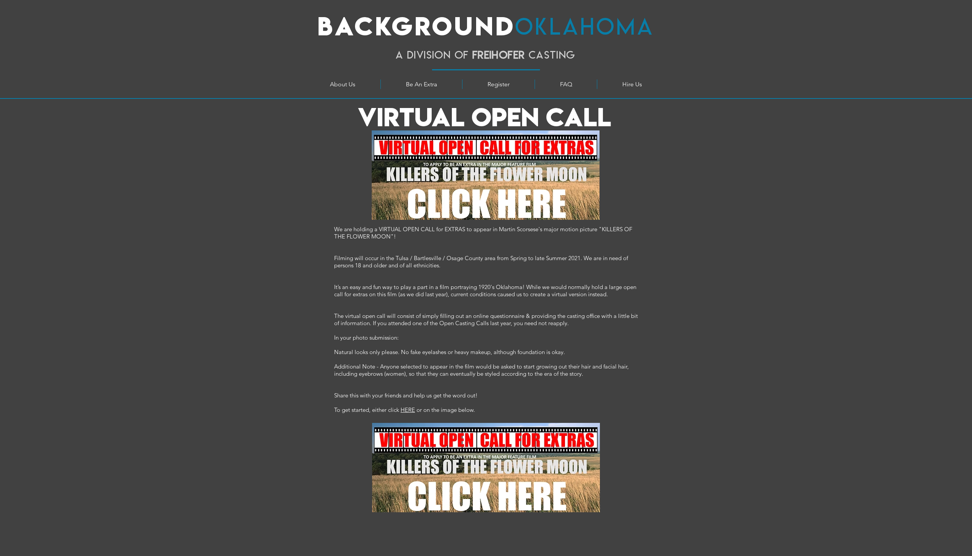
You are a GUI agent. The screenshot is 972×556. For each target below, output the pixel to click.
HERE (408, 409)
